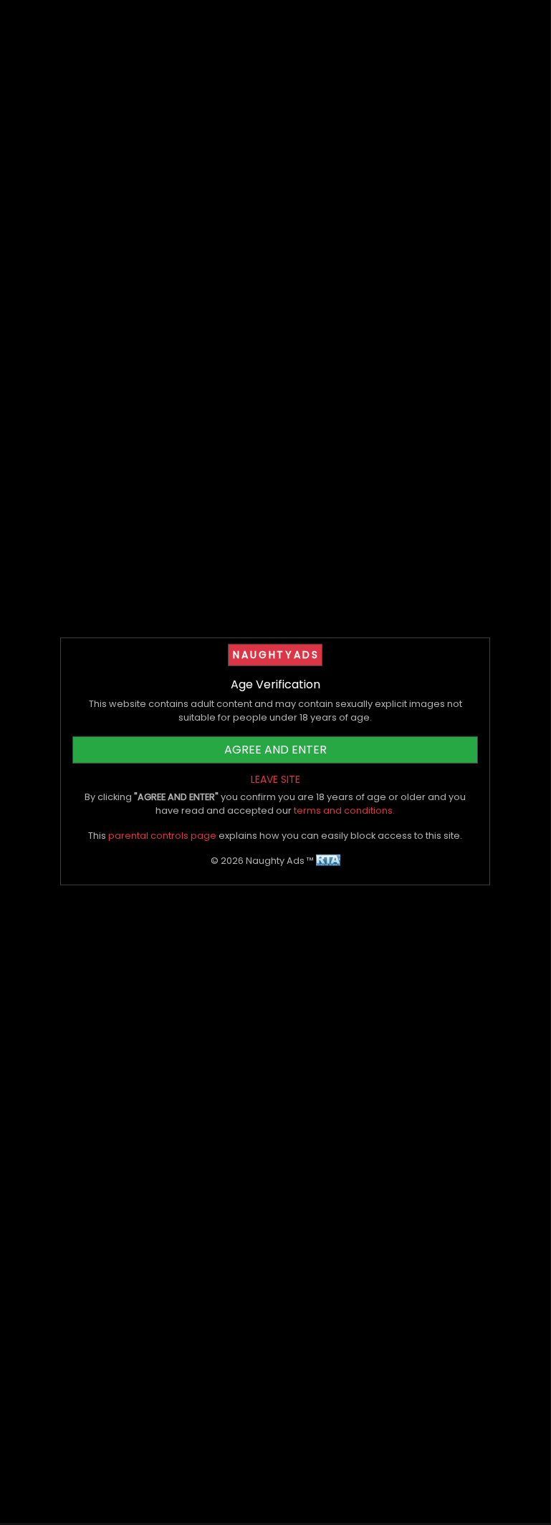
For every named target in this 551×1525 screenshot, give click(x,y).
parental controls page (162, 835)
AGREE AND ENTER (275, 749)
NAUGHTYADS (276, 655)
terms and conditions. (344, 810)
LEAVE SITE (275, 778)
